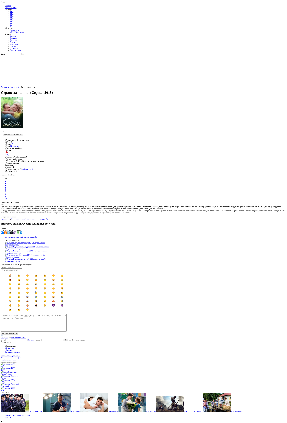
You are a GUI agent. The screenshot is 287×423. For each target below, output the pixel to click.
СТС (2, 366)
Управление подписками (10, 356)
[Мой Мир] (21, 232)
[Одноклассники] (5, 232)
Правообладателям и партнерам (17, 415)
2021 (11, 20)
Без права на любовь (13, 253)
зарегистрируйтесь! (18, 338)
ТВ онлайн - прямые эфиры (11, 358)
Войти (65, 340)
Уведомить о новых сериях (13, 135)
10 (6, 199)
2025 (11, 12)
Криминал (14, 48)
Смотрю (8, 350)
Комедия (13, 46)
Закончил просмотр (12, 352)
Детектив (13, 40)
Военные (13, 38)
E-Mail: (3, 340)
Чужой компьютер (79, 340)
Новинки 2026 (10, 8)
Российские (14, 30)
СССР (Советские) (17, 32)
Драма (12, 42)
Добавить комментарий (14, 237)
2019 (11, 24)
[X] (11, 232)
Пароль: (38, 340)
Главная (8, 6)
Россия (14, 144)
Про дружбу (43, 219)
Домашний (5, 386)
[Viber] (14, 232)
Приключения (15, 50)
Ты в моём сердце (12, 257)
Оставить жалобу (30, 237)
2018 (11, 26)
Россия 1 (4, 378)
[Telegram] (8, 232)
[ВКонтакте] (2, 232)
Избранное (9, 348)
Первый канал (6, 374)
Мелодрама (14, 44)
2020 (11, 22)
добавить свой (27, 169)
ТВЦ (3, 390)
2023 (11, 16)
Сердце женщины (12, 245)
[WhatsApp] (18, 232)
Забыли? (31, 340)
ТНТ (2, 370)
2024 (11, 14)
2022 (11, 18)
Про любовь (5, 219)
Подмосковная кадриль (14, 249)
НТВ (3, 382)
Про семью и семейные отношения (24, 219)
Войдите (4, 338)
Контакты (9, 417)
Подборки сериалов (8, 360)
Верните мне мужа (12, 261)
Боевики (13, 36)
